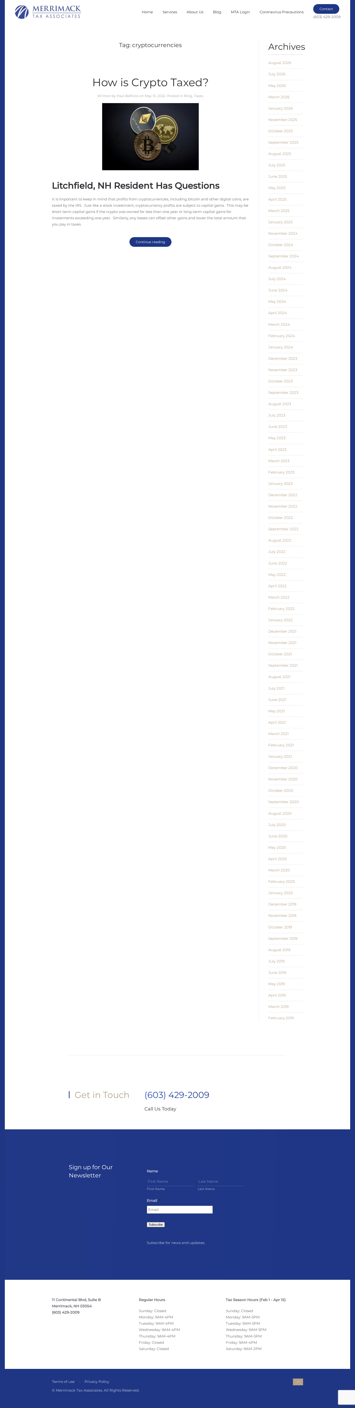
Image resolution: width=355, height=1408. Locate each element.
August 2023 (279, 404)
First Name (156, 1189)
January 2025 (280, 222)
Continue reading (150, 242)
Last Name (206, 1189)
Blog (217, 12)
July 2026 (276, 74)
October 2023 (280, 381)
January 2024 (280, 347)
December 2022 (282, 495)
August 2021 (279, 676)
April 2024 (277, 313)
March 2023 (278, 461)
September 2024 (283, 256)
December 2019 (282, 904)
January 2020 (280, 893)
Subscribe (156, 1224)
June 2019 (277, 972)
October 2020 (280, 790)
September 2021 (283, 665)
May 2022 (277, 574)
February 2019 (281, 1018)
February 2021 (281, 745)
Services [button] (170, 12)
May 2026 (277, 85)
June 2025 (277, 176)
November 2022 (282, 506)
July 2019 (276, 961)
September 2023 (283, 392)
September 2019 (283, 938)
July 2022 (276, 551)
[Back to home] (47, 12)
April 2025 (277, 199)
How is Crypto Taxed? (150, 82)
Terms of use (63, 1381)
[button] (298, 1382)
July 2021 (276, 688)
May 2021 (276, 711)
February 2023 (281, 472)
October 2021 (280, 654)
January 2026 (280, 108)
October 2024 (280, 244)
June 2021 (277, 699)
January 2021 (280, 756)
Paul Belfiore (127, 96)
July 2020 (277, 824)
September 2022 (283, 529)
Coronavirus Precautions (282, 12)
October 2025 (280, 131)
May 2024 (277, 301)
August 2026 (279, 62)
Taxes (198, 96)
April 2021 (277, 722)
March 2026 (279, 97)
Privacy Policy (97, 1381)
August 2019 (279, 950)
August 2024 (279, 267)
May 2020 (277, 847)
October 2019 (280, 927)
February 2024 (281, 335)
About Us (195, 12)
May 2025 (276, 187)
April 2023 (277, 449)
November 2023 (282, 370)
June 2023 (277, 426)
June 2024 (277, 290)
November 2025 (282, 119)
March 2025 (278, 210)
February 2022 (281, 608)
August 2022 (279, 540)
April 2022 (277, 586)
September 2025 (283, 142)
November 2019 (282, 915)
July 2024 (277, 278)
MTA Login (240, 12)
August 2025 (279, 153)
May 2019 (276, 984)
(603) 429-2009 (176, 1095)
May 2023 (276, 438)
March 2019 (278, 1006)
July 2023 (276, 415)
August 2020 (279, 813)
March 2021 (278, 733)
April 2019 (277, 995)
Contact (326, 9)
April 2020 (277, 858)
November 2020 (283, 779)
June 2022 (277, 563)
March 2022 (279, 597)
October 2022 (280, 517)
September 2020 (283, 802)
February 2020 (281, 881)
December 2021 (282, 631)
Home (147, 12)
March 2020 (279, 870)
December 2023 (282, 358)
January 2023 (280, 483)
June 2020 (277, 836)
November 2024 (283, 233)
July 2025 (276, 165)
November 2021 (282, 642)
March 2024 (279, 324)
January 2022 (280, 620)
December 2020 (283, 767)
